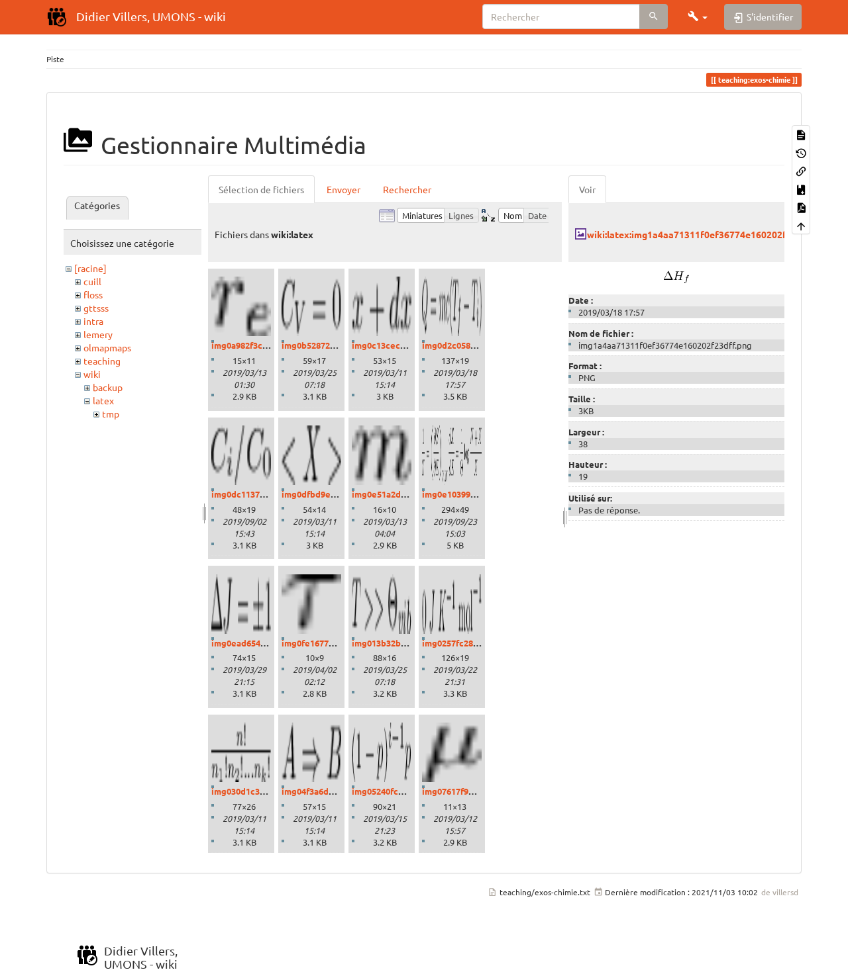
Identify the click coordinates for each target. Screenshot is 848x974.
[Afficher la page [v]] (801, 134)
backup (108, 387)
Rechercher (407, 189)
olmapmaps (107, 347)
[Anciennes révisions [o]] (801, 152)
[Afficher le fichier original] (676, 275)
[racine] (90, 268)
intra (93, 321)
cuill (92, 281)
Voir (587, 189)
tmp (110, 414)
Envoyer (343, 189)
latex (103, 400)
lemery (98, 334)
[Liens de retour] (801, 170)
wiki (92, 374)
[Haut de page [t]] (801, 224)
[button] (697, 16)
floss (93, 294)
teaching (102, 361)
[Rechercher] (653, 16)
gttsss (96, 308)
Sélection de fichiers (261, 189)
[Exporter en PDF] (801, 207)
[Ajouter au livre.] (801, 188)
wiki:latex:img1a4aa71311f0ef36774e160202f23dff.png (707, 234)
